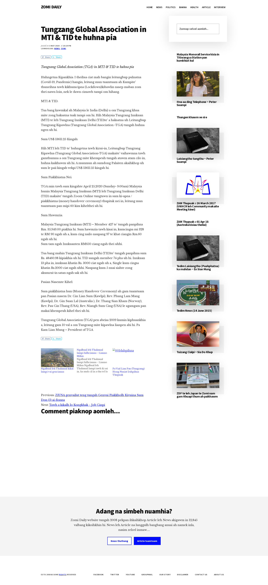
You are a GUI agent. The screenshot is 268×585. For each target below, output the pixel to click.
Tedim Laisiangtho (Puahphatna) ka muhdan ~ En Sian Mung (198, 267)
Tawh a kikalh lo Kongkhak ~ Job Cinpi (77, 405)
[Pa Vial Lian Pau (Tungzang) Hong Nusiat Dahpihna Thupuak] (129, 357)
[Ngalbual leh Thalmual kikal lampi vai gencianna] (57, 357)
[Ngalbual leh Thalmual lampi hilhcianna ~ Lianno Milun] (95, 360)
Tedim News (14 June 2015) (194, 310)
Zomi (63, 48)
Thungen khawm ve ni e (192, 117)
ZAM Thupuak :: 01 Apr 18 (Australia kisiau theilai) (193, 223)
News (57, 48)
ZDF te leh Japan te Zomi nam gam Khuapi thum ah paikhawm (197, 394)
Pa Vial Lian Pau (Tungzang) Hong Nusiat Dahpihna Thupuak (129, 371)
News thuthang (119, 540)
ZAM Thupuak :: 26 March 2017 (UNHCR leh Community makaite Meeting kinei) (198, 206)
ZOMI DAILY (51, 7)
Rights (62, 574)
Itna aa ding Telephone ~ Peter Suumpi (197, 103)
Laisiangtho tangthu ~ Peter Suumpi (195, 160)
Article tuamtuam (147, 540)
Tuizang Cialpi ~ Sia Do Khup (195, 352)
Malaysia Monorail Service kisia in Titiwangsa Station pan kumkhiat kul (198, 57)
